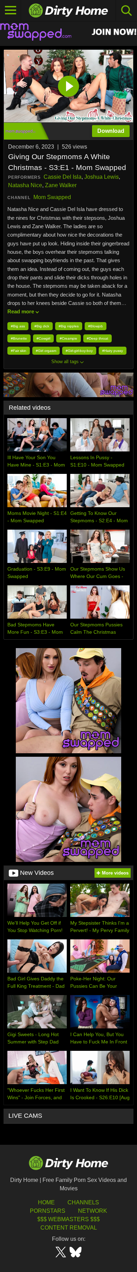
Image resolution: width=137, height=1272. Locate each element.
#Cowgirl (43, 338)
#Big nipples (69, 326)
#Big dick (41, 326)
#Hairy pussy (112, 351)
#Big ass (18, 326)
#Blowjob (95, 326)
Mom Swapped (52, 197)
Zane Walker (61, 185)
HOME (46, 1202)
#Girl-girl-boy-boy (79, 351)
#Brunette (19, 338)
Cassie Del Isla (62, 177)
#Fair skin (18, 351)
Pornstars (47, 1211)
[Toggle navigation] (10, 10)
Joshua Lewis (101, 177)
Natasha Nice (25, 185)
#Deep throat (97, 338)
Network (92, 1211)
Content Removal (68, 1228)
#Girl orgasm (46, 351)
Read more (20, 311)
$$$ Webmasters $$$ (68, 1219)
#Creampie (68, 338)
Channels (83, 1202)
